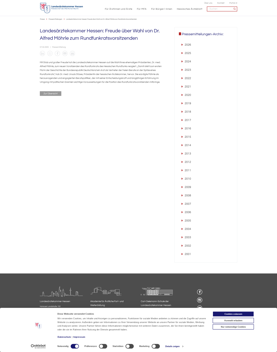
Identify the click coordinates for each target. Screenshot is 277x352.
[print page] (72, 53)
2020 (188, 95)
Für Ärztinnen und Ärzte (118, 9)
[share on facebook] (57, 53)
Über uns (208, 3)
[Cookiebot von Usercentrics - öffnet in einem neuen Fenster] (38, 346)
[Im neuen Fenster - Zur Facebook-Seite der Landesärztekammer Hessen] (199, 292)
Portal (232, 3)
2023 (188, 69)
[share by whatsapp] (50, 53)
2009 (188, 187)
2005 (188, 220)
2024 (188, 61)
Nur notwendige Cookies (233, 327)
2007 (188, 203)
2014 (188, 145)
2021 (188, 86)
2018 (188, 111)
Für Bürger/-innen (161, 9)
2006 (188, 212)
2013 (188, 153)
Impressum (79, 337)
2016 (188, 128)
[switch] (103, 346)
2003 (188, 237)
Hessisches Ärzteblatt (189, 9)
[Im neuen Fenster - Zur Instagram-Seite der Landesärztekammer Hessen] (199, 300)
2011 (188, 170)
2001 (188, 254)
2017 (188, 120)
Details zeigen (172, 346)
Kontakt (220, 3)
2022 (188, 78)
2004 (188, 229)
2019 (188, 103)
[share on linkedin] (42, 53)
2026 (188, 44)
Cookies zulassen (233, 314)
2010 (188, 178)
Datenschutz (64, 337)
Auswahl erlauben (233, 320)
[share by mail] (65, 53)
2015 (188, 136)
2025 (188, 53)
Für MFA (142, 9)
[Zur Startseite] (61, 8)
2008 (188, 195)
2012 (188, 162)
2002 (188, 245)
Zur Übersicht (51, 93)
